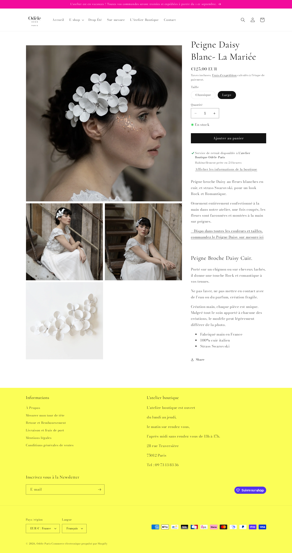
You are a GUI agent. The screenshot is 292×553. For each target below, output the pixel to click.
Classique (205, 96)
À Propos (33, 408)
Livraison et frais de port (45, 430)
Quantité (197, 105)
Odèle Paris (44, 543)
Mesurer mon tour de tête (45, 415)
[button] (76, 19)
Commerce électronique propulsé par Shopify (79, 543)
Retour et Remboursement (46, 422)
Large (227, 95)
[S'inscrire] (99, 489)
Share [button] (200, 359)
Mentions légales (39, 438)
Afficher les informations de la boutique (226, 169)
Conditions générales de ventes (50, 445)
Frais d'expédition (224, 75)
